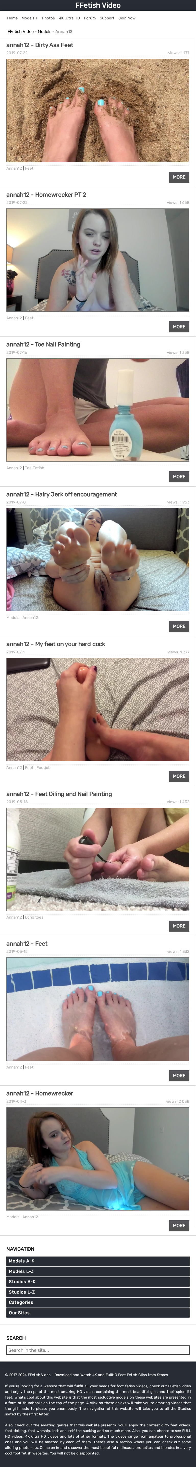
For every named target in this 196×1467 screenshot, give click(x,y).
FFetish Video (98, 5)
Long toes (34, 917)
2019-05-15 (17, 951)
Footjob (43, 767)
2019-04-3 (16, 1101)
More (179, 177)
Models (12, 617)
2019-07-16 (16, 352)
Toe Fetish (34, 468)
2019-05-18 (17, 802)
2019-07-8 (16, 502)
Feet (29, 168)
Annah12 (14, 168)
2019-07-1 (15, 652)
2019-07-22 (17, 53)
